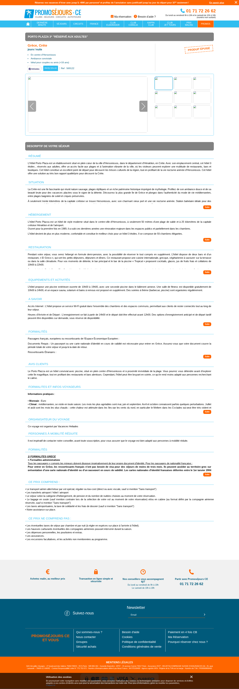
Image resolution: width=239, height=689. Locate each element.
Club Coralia (133, 24)
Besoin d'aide (130, 632)
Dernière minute (42, 24)
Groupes (81, 642)
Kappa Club (151, 24)
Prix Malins (189, 24)
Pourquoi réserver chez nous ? (188, 642)
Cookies (127, 637)
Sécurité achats (86, 646)
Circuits (78, 24)
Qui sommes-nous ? (89, 632)
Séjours (62, 24)
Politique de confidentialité (139, 642)
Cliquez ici (50, 685)
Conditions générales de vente (141, 646)
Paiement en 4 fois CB (182, 632)
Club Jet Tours (170, 24)
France (94, 24)
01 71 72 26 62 (200, 10)
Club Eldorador (113, 24)
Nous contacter (86, 637)
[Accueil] (28, 24)
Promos (205, 24)
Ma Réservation (178, 637)
